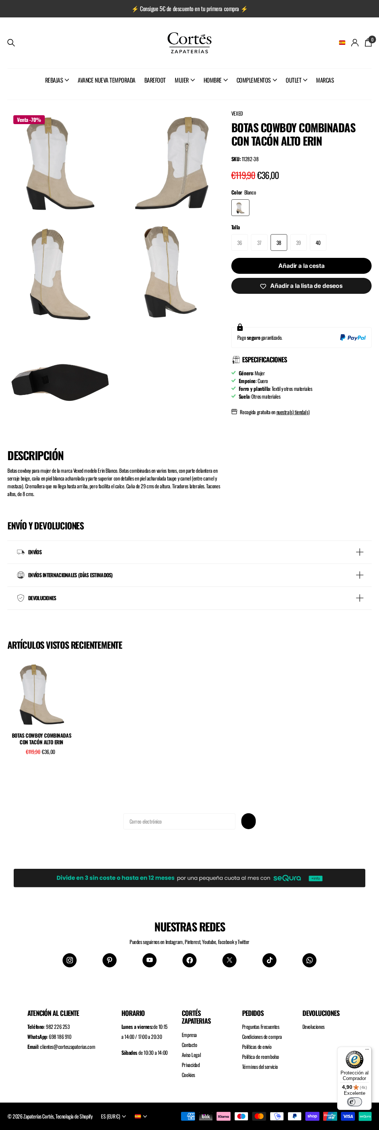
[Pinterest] (110, 960)
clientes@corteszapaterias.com (67, 1046)
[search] (11, 42)
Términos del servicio (260, 1066)
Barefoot (155, 80)
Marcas (325, 80)
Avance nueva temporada (106, 80)
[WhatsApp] (309, 960)
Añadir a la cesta (301, 265)
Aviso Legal (191, 1054)
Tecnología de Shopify (74, 1116)
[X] (229, 960)
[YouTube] (149, 960)
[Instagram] (70, 960)
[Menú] (367, 1051)
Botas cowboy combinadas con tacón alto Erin (41, 739)
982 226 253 (58, 1026)
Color (243, 192)
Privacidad (191, 1064)
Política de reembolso (260, 1056)
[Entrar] (355, 42)
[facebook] (189, 960)
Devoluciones (313, 1026)
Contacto (189, 1044)
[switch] (354, 1101)
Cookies (188, 1075)
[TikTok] (269, 960)
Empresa (189, 1034)
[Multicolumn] (189, 876)
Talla (235, 227)
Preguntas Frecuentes (260, 1026)
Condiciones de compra (262, 1036)
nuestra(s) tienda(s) (293, 412)
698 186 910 (60, 1036)
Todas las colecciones (57, 88)
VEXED (237, 113)
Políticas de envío (256, 1046)
